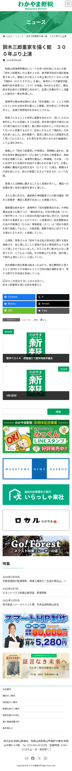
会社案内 (7, 689)
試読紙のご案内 (10, 702)
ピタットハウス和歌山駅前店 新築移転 (25, 592)
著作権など (8, 728)
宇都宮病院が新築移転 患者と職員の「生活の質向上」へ (34, 580)
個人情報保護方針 (11, 721)
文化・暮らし (40, 319)
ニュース (26, 319)
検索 (58, 411)
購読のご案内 (9, 695)
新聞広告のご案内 (11, 708)
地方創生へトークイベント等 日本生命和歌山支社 (31, 604)
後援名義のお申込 (11, 715)
